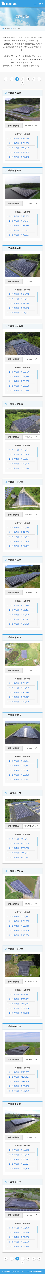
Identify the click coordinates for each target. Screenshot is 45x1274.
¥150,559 (19, 386)
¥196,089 (19, 138)
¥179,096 (19, 303)
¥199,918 (19, 926)
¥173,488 (19, 377)
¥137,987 (19, 546)
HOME (7, 28)
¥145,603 (19, 308)
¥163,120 (19, 1013)
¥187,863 (19, 1237)
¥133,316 (19, 468)
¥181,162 (19, 537)
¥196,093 (19, 143)
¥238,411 (19, 994)
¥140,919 (19, 390)
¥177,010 (19, 528)
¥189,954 (19, 1008)
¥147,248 (19, 542)
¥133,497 (19, 610)
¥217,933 (19, 853)
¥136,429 (19, 605)
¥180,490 (19, 688)
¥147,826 (19, 615)
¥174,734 (19, 221)
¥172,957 (19, 450)
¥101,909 (19, 624)
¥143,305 (19, 702)
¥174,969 (19, 1233)
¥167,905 (19, 157)
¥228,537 (19, 1072)
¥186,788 (19, 226)
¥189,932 (19, 1086)
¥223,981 (19, 999)
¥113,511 (19, 619)
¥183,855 (19, 381)
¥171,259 (19, 152)
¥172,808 (19, 532)
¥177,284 (19, 459)
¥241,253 (19, 1004)
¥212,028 (19, 148)
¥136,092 (19, 313)
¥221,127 (19, 1077)
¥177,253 (19, 216)
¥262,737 (19, 839)
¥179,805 (19, 1155)
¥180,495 (19, 1228)
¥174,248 (19, 294)
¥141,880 (19, 1246)
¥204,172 (19, 857)
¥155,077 (19, 697)
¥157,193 (19, 775)
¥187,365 (19, 1150)
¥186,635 (19, 921)
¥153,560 (19, 1242)
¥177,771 (19, 372)
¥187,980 (19, 693)
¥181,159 (19, 683)
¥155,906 (19, 931)
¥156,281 (19, 230)
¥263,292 (19, 848)
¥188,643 (19, 770)
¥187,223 (19, 1159)
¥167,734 (19, 454)
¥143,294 (19, 464)
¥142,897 (19, 235)
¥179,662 (19, 766)
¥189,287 (19, 761)
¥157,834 (19, 1164)
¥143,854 (19, 935)
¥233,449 (19, 1082)
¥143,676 (19, 1169)
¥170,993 (19, 299)
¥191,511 (19, 917)
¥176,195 (19, 1091)
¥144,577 (19, 780)
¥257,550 (19, 843)
